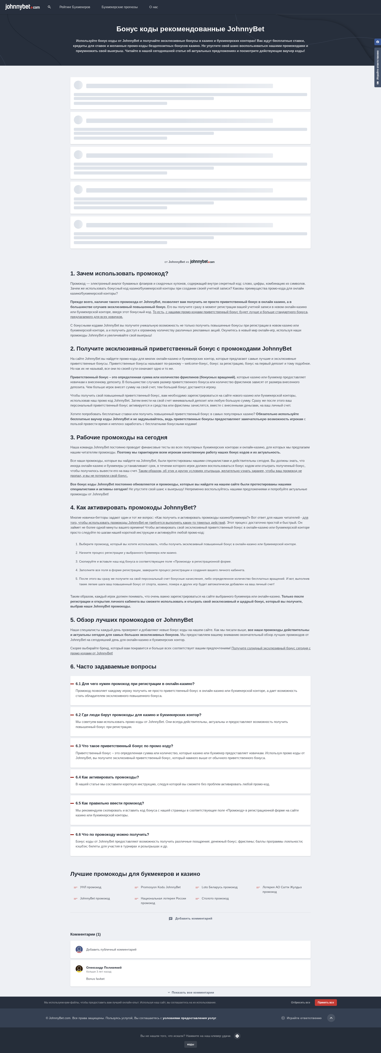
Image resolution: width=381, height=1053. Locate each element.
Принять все (326, 1002)
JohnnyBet (176, 262)
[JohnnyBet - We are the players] (22, 7)
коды (190, 1044)
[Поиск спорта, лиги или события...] (49, 7)
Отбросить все (300, 1002)
